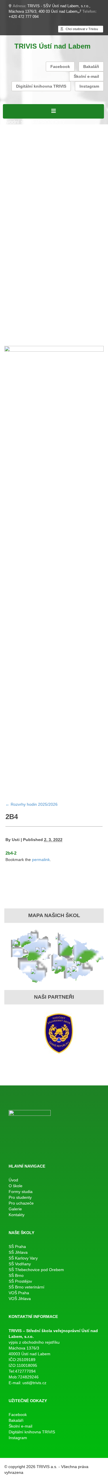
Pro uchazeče (19, 285)
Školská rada (80, 159)
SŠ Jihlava (18, 1252)
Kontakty (30, 337)
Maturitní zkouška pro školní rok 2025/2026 (52, 226)
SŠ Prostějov (20, 1281)
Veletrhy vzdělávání (74, 315)
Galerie (11, 337)
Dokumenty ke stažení (68, 271)
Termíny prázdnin (23, 271)
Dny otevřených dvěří (27, 315)
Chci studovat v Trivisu (81, 29)
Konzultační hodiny (54, 263)
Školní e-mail (86, 76)
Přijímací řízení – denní (29, 293)
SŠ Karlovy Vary (23, 1258)
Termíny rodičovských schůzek (38, 278)
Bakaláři (91, 66)
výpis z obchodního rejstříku (34, 1342)
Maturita (12, 204)
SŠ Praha (17, 1246)
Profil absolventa (79, 308)
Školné (24, 263)
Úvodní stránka (20, 122)
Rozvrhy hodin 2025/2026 (32, 189)
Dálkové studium (22, 174)
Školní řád (14, 196)
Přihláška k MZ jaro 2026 (31, 219)
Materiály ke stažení (26, 166)
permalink (41, 859)
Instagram (89, 86)
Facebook (60, 66)
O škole (11, 129)
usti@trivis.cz (34, 1382)
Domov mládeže (21, 330)
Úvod (13, 1180)
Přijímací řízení (20, 159)
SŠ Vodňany (20, 1264)
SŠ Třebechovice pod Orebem (36, 1269)
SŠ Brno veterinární (26, 1287)
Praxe (9, 263)
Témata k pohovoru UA (29, 300)
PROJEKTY (51, 122)
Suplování (73, 189)
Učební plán (51, 159)
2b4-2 (10, 853)
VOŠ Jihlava (20, 1298)
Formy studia (18, 144)
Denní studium (19, 151)
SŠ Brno (16, 1275)
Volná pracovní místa (27, 137)
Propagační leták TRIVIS (31, 308)
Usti (16, 839)
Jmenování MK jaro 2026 (31, 211)
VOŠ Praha (19, 1292)
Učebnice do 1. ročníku (45, 323)
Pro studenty (17, 181)
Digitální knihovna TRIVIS (41, 86)
